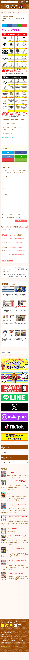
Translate (12, 355)
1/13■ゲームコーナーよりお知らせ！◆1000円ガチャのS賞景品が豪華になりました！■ (14, 275)
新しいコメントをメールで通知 (12, 214)
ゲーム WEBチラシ (12, 529)
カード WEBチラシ (12, 472)
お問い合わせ (21, 2)
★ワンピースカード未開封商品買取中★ (17, 251)
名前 (4, 188)
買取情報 (4, 235)
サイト (4, 200)
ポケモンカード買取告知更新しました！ (17, 243)
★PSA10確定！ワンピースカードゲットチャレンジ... (17, 504)
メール (4, 194)
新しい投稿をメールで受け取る (12, 217)
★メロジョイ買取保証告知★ (15, 247)
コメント (5, 176)
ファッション (12, 235)
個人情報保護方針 (5, 646)
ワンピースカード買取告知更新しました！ (17, 255)
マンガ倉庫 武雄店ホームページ (13, 649)
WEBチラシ (10, 493)
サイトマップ (15, 646)
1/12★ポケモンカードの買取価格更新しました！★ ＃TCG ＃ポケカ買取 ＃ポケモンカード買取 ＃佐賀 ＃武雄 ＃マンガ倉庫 (15, 269)
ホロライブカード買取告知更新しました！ (17, 239)
